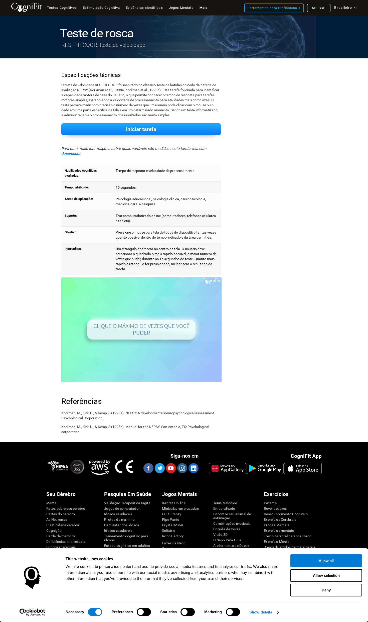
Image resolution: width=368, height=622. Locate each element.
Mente (51, 503)
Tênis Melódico (225, 503)
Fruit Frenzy (171, 514)
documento (70, 153)
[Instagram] (182, 468)
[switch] (144, 612)
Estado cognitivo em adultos (127, 546)
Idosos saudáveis (118, 514)
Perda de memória (61, 536)
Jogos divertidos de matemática (290, 547)
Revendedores (275, 508)
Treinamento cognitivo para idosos (126, 538)
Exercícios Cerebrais (280, 519)
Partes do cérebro (60, 514)
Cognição (54, 531)
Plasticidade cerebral (63, 525)
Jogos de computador (122, 508)
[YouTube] (170, 468)
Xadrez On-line (174, 503)
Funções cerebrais (61, 547)
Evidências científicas (144, 8)
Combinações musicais (232, 524)
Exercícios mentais (279, 531)
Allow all (326, 561)
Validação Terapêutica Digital (127, 503)
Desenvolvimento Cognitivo (286, 514)
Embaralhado (224, 508)
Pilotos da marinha (119, 519)
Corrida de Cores (226, 529)
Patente (270, 503)
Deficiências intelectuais (65, 542)
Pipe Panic (170, 519)
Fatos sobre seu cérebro (65, 508)
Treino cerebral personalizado (287, 536)
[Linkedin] (193, 468)
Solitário (168, 531)
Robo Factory (173, 536)
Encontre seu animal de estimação (232, 516)
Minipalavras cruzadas (180, 508)
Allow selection (326, 575)
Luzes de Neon (174, 543)
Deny (326, 590)
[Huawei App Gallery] (227, 468)
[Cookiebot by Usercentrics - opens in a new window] (32, 612)
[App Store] (303, 468)
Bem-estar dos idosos (121, 525)
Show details (260, 612)
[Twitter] (159, 468)
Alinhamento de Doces (231, 546)
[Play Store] (265, 468)
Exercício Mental (277, 542)
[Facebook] (148, 468)
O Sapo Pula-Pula (227, 540)
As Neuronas (56, 519)
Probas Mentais (276, 525)
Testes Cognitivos (62, 8)
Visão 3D (220, 535)
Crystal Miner (172, 525)
